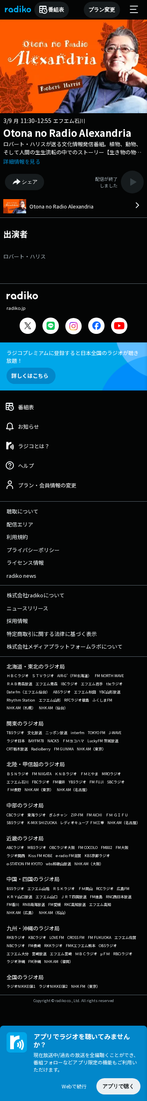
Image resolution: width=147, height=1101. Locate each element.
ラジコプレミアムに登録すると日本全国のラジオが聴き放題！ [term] (73, 356)
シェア (30, 182)
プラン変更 (102, 10)
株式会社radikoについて (36, 595)
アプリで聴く (118, 1086)
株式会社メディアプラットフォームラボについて (64, 646)
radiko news (21, 575)
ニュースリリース (27, 608)
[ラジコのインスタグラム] (73, 326)
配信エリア (20, 524)
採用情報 (17, 621)
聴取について (22, 511)
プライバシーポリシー (33, 550)
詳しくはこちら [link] (30, 375)
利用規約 (17, 537)
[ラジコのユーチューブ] (119, 327)
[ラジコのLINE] (50, 327)
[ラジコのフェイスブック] (96, 327)
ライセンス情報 (25, 562)
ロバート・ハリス (24, 256)
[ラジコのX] (28, 327)
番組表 (56, 10)
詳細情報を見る (21, 161)
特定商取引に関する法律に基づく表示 (52, 634)
